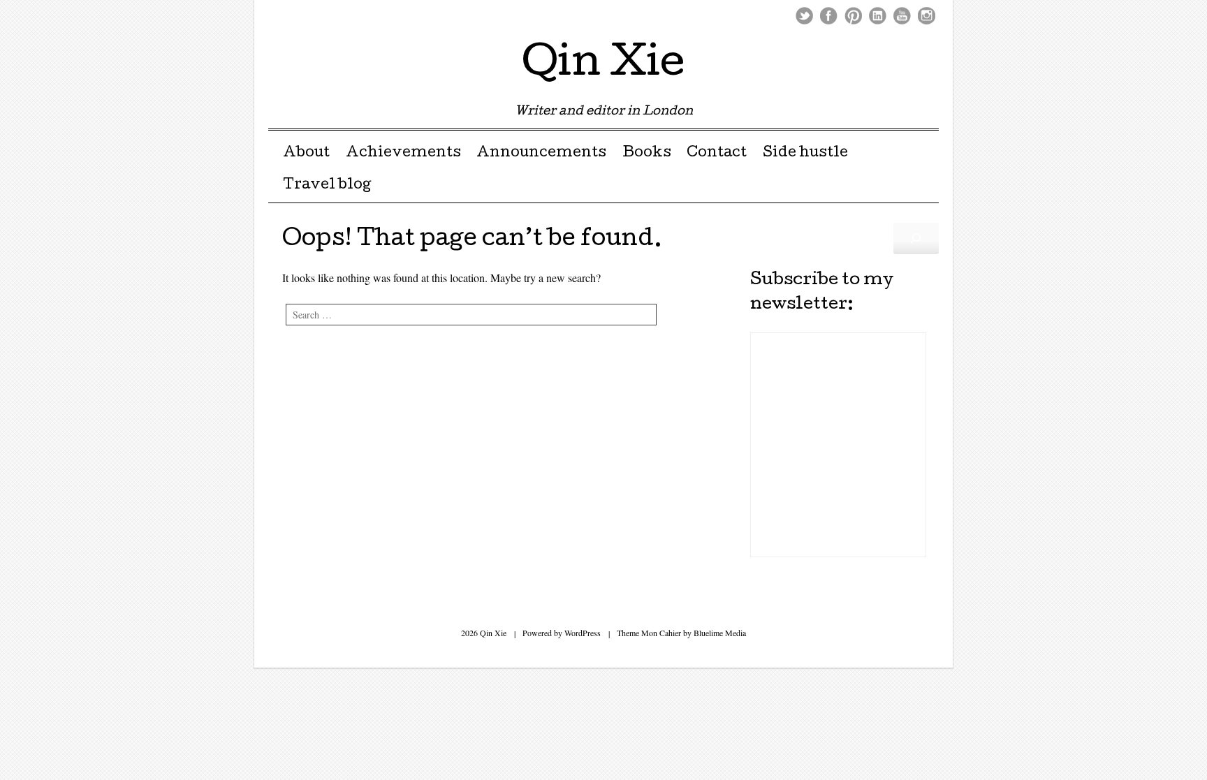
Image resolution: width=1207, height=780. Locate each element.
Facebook (828, 15)
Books (646, 154)
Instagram (926, 15)
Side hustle (805, 154)
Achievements (403, 154)
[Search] (916, 237)
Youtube (902, 15)
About (306, 154)
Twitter (804, 15)
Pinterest (853, 15)
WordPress (582, 632)
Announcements (541, 154)
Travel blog (327, 186)
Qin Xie (603, 66)
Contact (717, 154)
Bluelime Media (720, 632)
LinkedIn (877, 15)
